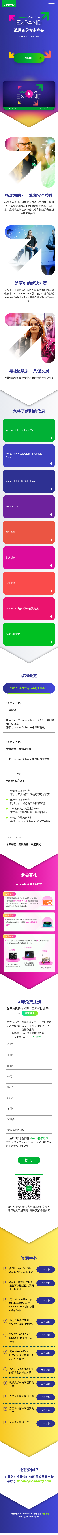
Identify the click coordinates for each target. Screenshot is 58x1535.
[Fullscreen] (48, 108)
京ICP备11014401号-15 (29, 1517)
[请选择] (29, 1119)
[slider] (27, 108)
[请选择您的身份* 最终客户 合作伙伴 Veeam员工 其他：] (29, 1130)
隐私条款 (45, 1514)
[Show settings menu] (45, 108)
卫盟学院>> (35, 1037)
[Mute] (41, 108)
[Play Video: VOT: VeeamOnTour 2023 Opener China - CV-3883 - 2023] (29, 94)
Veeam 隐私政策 (39, 1138)
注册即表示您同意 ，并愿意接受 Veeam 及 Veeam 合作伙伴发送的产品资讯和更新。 (28, 1142)
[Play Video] (9, 108)
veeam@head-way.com (34, 1481)
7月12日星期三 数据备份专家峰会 (28, 688)
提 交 (29, 1160)
